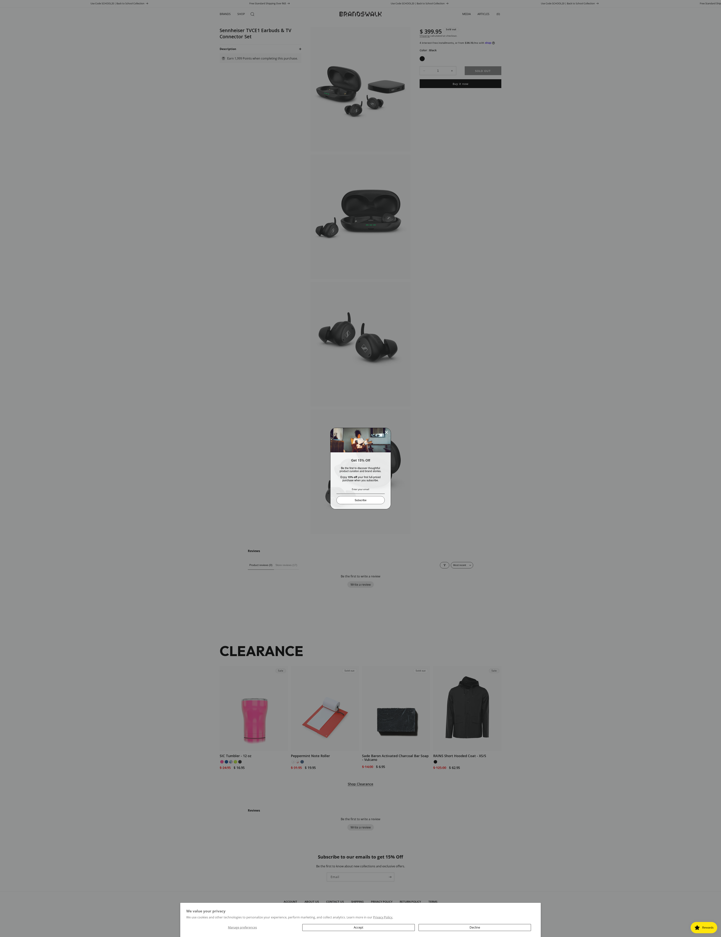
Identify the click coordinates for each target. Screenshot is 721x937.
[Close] (386, 432)
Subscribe (361, 500)
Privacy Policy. (383, 917)
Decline (475, 927)
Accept (358, 927)
